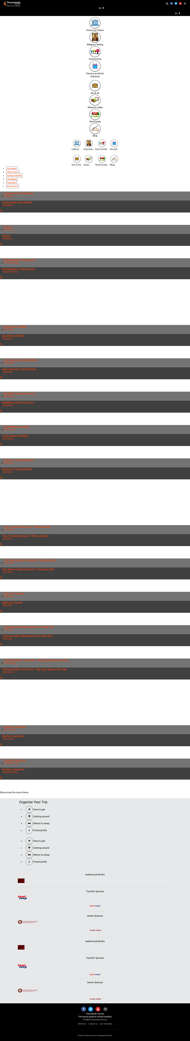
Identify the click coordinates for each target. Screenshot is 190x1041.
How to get (39, 809)
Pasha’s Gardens (14, 727)
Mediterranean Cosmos (19, 393)
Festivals (11, 182)
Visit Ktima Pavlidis (16, 426)
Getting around (41, 816)
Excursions (12, 186)
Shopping (12, 179)
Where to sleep (41, 823)
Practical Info (40, 830)
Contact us (93, 1024)
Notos (7, 226)
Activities (11, 168)
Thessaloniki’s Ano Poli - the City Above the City (35, 660)
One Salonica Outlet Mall (20, 360)
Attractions (13, 172)
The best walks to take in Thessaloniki (29, 560)
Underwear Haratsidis (18, 193)
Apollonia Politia (14, 326)
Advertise (82, 1024)
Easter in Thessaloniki (18, 460)
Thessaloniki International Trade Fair (28, 626)
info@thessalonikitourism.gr (95, 1019)
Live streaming (106, 1024)
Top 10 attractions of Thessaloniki (26, 526)
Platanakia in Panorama (19, 260)
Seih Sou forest (13, 593)
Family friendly (14, 175)
